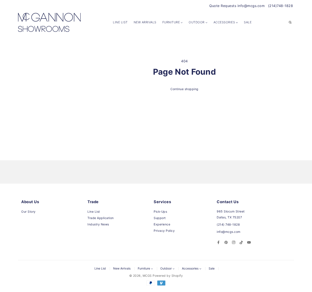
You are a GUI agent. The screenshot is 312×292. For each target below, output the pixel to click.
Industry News (98, 224)
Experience (162, 224)
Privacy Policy (164, 230)
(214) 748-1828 (228, 224)
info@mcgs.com (228, 231)
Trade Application (100, 218)
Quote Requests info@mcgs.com (237, 6)
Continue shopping (184, 89)
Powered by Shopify (168, 275)
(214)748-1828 (280, 6)
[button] (290, 22)
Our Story (28, 211)
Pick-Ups (160, 211)
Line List (93, 211)
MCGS (147, 275)
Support (160, 218)
